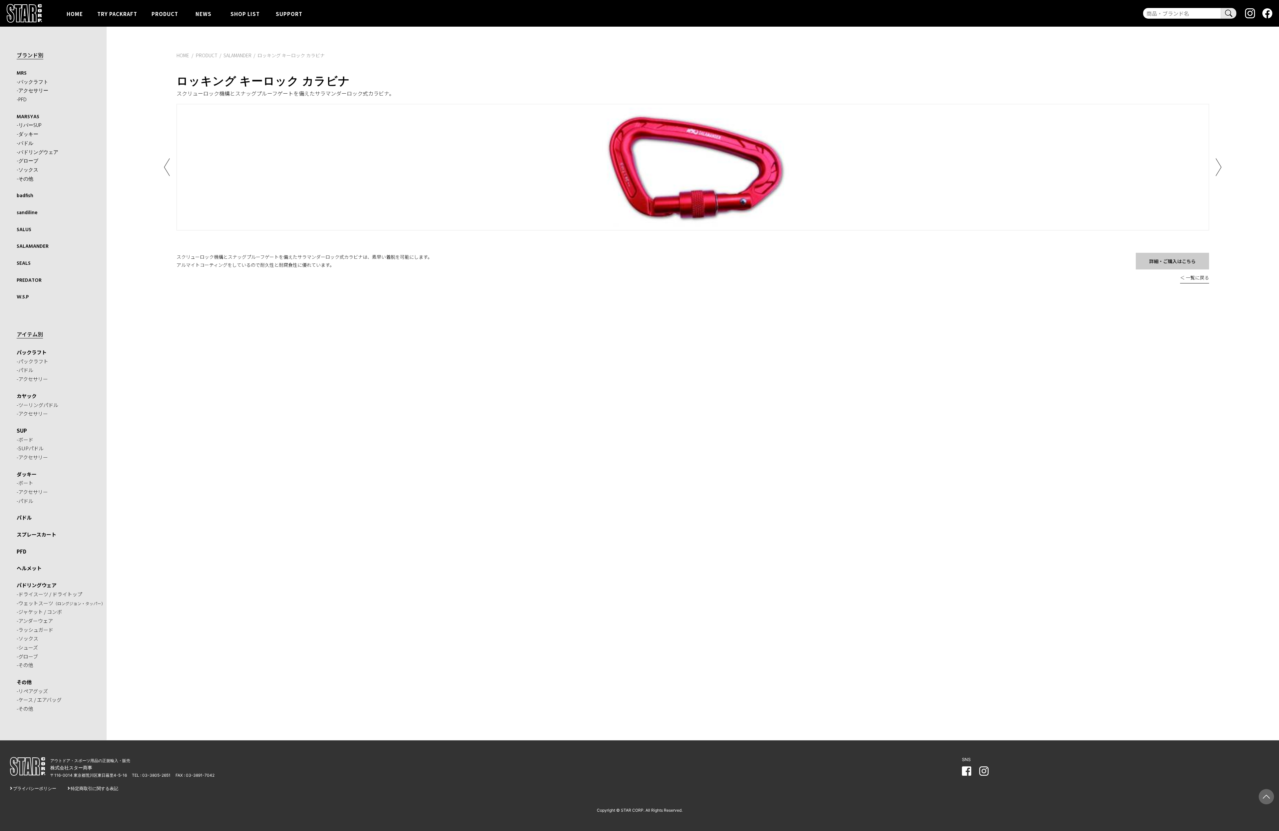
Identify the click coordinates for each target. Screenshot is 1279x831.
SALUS (24, 230)
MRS (22, 73)
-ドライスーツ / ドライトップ (49, 594)
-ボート (25, 482)
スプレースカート (36, 534)
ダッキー (27, 474)
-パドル (25, 144)
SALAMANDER (33, 246)
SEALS (24, 263)
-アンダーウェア (35, 620)
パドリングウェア (37, 585)
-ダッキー (27, 135)
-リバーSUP (29, 126)
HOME (75, 13)
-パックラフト (32, 82)
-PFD (22, 100)
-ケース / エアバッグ (39, 699)
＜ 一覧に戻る (1194, 277)
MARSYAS (28, 117)
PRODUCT (165, 13)
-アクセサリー (32, 91)
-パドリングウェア (37, 153)
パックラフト (32, 352)
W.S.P (23, 297)
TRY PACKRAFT (117, 13)
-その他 (25, 179)
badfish (25, 196)
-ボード (25, 439)
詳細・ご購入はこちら (1172, 261)
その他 (24, 681)
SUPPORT (289, 13)
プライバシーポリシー (34, 788)
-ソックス (27, 170)
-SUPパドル (30, 448)
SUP (22, 430)
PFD (21, 551)
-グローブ (27, 161)
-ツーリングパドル (37, 404)
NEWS (204, 13)
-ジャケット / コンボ (39, 611)
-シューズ (27, 647)
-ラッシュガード (35, 629)
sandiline (27, 213)
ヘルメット (29, 568)
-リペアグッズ (32, 690)
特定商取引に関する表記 (94, 788)
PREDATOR (29, 280)
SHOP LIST (245, 13)
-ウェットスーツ (61, 603)
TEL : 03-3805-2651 (151, 775)
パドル (24, 517)
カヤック (27, 395)
